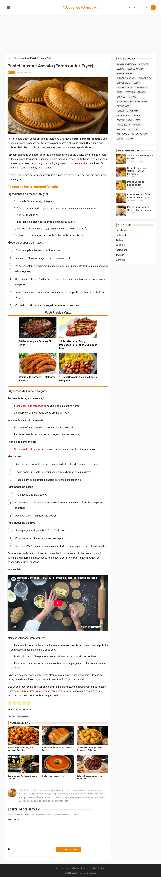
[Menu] (8, 8)
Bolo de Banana (135, 69)
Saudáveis (133, 129)
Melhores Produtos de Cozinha (132, 101)
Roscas (136, 125)
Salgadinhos (23, 716)
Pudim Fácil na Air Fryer (53, 776)
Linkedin (120, 259)
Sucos (120, 139)
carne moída (80, 163)
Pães (138, 120)
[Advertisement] (80, 34)
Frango (141, 92)
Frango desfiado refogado (28, 405)
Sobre (57, 868)
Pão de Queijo (123, 125)
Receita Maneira (76, 873)
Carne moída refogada (26, 449)
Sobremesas (123, 134)
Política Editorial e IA (98, 868)
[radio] (10, 704)
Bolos (137, 83)
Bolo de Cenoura (125, 73)
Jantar (11, 716)
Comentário (13, 820)
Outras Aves (123, 106)
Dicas (119, 92)
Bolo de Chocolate (126, 78)
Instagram (121, 249)
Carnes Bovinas (124, 87)
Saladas (121, 129)
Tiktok (119, 240)
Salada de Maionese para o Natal (140, 157)
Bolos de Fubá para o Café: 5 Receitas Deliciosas (137, 171)
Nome (10, 849)
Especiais (130, 92)
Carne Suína (142, 87)
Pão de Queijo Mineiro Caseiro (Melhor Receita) (139, 208)
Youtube (120, 244)
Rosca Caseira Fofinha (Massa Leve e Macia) (138, 196)
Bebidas (120, 69)
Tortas (129, 139)
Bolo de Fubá (145, 78)
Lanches (121, 97)
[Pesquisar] (153, 7)
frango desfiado (45, 163)
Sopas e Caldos (139, 134)
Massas (132, 97)
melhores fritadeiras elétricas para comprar (41, 691)
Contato (65, 868)
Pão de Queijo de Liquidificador (135, 183)
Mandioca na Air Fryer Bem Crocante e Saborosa (89, 748)
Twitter (120, 254)
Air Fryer (16, 58)
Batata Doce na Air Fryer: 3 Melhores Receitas (20, 748)
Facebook (121, 230)
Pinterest (121, 235)
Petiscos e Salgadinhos (128, 115)
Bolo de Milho (123, 83)
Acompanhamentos (126, 64)
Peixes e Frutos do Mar (128, 111)
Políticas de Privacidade (79, 868)
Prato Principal (124, 120)
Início (9, 58)
